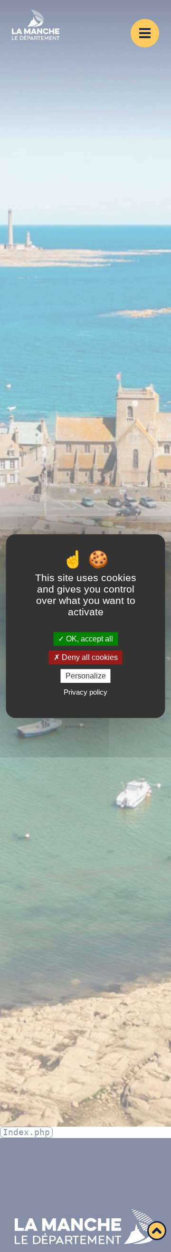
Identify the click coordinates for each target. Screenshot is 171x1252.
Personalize (86, 676)
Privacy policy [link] (85, 692)
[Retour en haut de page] (156, 1230)
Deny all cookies (89, 657)
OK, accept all (88, 639)
